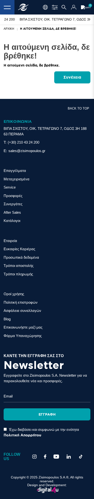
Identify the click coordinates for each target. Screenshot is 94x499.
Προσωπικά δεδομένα (21, 257)
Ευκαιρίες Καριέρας (19, 249)
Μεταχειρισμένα (16, 179)
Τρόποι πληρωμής (18, 274)
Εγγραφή (47, 414)
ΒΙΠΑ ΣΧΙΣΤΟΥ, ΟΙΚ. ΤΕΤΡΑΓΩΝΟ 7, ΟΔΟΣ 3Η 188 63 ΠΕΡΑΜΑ (45, 131)
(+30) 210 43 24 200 (23, 142)
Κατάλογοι (12, 221)
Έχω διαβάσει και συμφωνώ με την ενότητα (41, 432)
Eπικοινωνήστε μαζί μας (23, 327)
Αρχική (9, 28)
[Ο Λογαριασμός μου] (73, 7)
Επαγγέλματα (15, 171)
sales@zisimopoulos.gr (26, 151)
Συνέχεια (72, 77)
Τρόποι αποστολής (19, 266)
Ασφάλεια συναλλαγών (22, 310)
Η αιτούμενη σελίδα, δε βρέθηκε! (48, 28)
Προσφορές (13, 196)
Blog (7, 319)
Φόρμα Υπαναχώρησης (23, 336)
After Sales (12, 212)
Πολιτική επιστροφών (21, 302)
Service (10, 187)
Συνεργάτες (13, 204)
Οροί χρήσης (14, 294)
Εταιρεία (10, 241)
